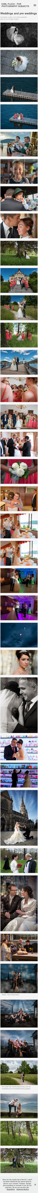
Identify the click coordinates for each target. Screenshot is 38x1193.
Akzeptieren (11, 1189)
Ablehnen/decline (22, 1189)
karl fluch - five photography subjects (15, 5)
